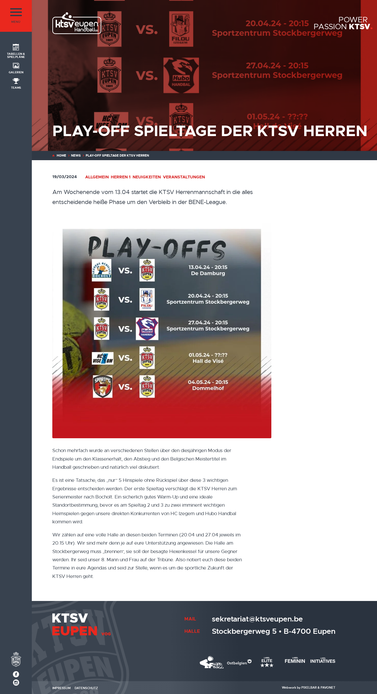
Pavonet (328, 688)
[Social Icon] (16, 674)
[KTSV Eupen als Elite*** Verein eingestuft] (212, 662)
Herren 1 (121, 177)
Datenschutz (86, 688)
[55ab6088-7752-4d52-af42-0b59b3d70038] (181, 328)
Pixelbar (309, 688)
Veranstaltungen (184, 177)
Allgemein (97, 177)
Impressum (61, 688)
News (76, 156)
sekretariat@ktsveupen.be (257, 619)
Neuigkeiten (147, 177)
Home (61, 156)
